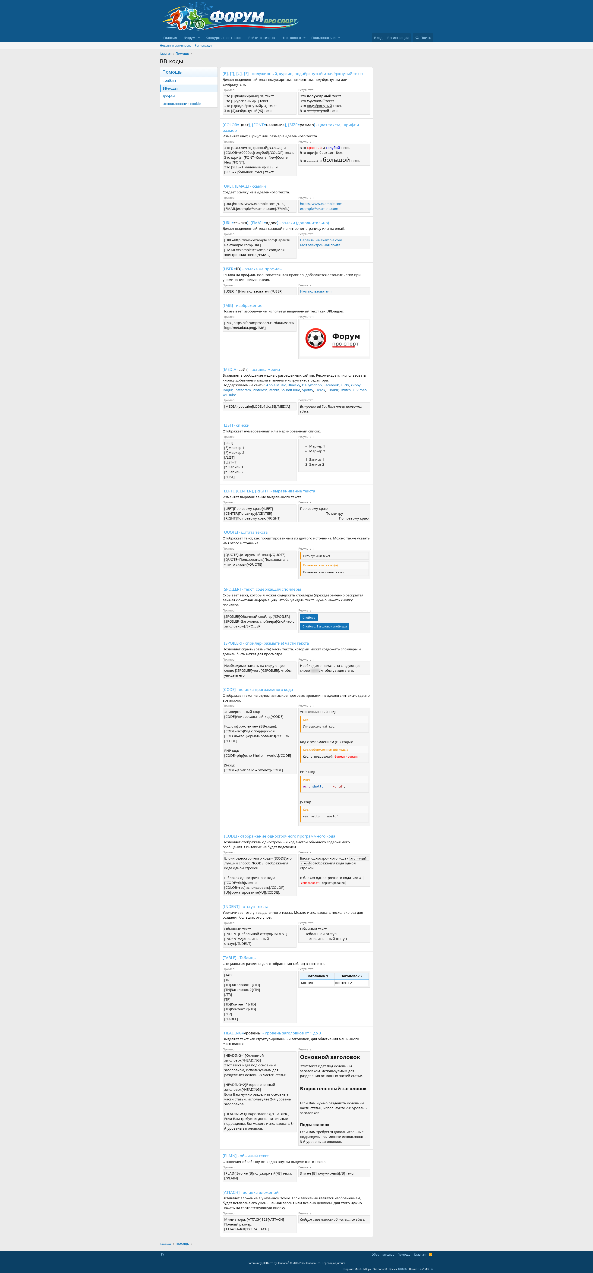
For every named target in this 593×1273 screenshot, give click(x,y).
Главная (170, 37)
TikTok (320, 390)
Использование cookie (181, 103)
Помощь (403, 1254)
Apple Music (276, 385)
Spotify (307, 390)
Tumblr (332, 390)
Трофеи (168, 96)
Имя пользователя (315, 291)
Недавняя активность (175, 45)
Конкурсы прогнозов (223, 37)
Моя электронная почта (320, 245)
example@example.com (319, 208)
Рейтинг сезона (261, 37)
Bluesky (294, 385)
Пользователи (323, 37)
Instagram (242, 390)
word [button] (315, 670)
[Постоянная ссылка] (363, 1057)
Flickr (345, 385)
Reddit (274, 390)
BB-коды (170, 88)
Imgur (228, 390)
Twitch (345, 390)
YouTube (229, 394)
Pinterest (260, 390)
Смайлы (169, 80)
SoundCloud (290, 390)
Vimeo (361, 390)
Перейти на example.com (321, 240)
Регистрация (204, 45)
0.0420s (402, 1269)
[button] (199, 37)
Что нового (291, 37)
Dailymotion (312, 385)
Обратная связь (383, 1254)
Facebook (331, 385)
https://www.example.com (321, 203)
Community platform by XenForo (284, 1263)
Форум (189, 37)
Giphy (356, 385)
